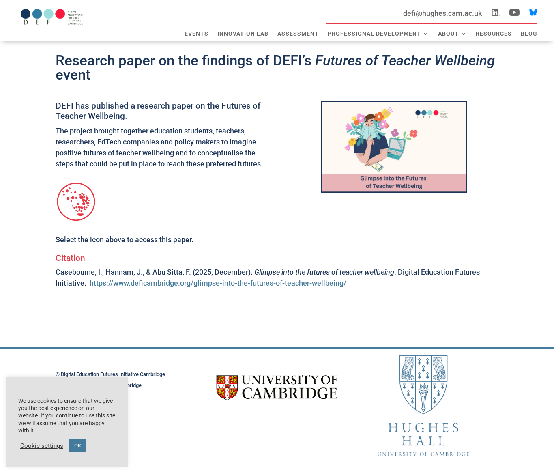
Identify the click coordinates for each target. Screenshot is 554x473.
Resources (494, 34)
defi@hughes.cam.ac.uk (447, 13)
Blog (529, 34)
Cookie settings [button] (41, 445)
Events (196, 34)
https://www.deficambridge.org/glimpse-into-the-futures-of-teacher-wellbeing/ (218, 283)
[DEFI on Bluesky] (533, 13)
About (448, 34)
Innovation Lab (242, 34)
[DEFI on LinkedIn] (496, 13)
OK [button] (77, 446)
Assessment (298, 34)
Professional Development (374, 34)
